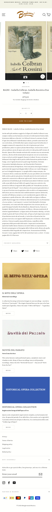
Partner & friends (10, 491)
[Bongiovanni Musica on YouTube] (14, 482)
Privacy (4, 436)
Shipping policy (7, 444)
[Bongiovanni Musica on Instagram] (3, 482)
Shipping (23, 99)
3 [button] (28, 83)
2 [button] (26, 83)
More (8, 313)
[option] (26, 3)
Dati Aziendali (9, 459)
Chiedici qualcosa (12, 243)
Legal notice (6, 448)
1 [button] (24, 83)
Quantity (26, 108)
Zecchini (26, 86)
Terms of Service (7, 440)
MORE (8, 370)
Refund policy (6, 452)
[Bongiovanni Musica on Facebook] (8, 482)
